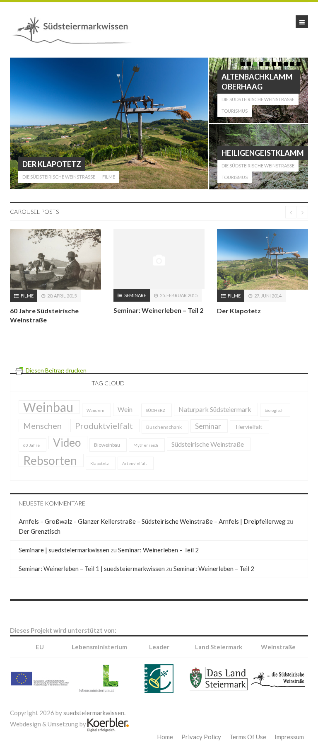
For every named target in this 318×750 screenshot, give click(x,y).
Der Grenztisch (39, 543)
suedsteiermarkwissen (93, 725)
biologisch (274, 422)
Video (67, 455)
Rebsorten (50, 472)
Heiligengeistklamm (263, 152)
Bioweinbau (107, 457)
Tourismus (235, 111)
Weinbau (48, 419)
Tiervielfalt (248, 439)
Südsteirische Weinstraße (207, 456)
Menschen (42, 438)
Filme (108, 176)
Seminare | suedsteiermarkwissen (64, 562)
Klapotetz (99, 475)
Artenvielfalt (134, 475)
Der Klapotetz (51, 164)
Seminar (208, 438)
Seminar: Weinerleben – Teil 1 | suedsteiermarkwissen (92, 581)
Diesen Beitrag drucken (56, 382)
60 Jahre (31, 457)
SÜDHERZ (155, 422)
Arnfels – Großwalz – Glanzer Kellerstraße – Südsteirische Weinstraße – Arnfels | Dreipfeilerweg (152, 533)
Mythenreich (145, 457)
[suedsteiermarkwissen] (74, 29)
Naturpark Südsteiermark (214, 422)
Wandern (95, 422)
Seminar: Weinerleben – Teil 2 (55, 310)
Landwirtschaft (248, 295)
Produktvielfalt (104, 438)
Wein (125, 422)
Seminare (32, 295)
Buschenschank (164, 439)
